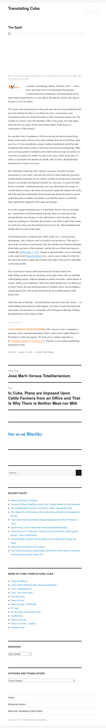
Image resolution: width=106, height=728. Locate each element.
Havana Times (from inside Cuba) (26, 611)
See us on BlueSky (25, 434)
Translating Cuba (24, 8)
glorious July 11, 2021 (29, 252)
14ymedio (12, 352)
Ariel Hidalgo (48, 352)
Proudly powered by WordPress (35, 719)
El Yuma (15, 608)
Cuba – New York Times (22, 592)
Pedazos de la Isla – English (23, 623)
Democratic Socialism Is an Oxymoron (28, 546)
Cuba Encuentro (18, 596)
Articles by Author (16, 704)
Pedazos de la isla (18, 619)
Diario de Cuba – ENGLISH (23, 604)
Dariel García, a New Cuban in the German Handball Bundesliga (39, 527)
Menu (92, 9)
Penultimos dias (18, 627)
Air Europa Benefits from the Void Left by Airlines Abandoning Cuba (41, 508)
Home (11, 697)
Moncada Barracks (34, 255)
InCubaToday (17, 615)
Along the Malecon (19, 581)
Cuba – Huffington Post (21, 588)
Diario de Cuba (17, 600)
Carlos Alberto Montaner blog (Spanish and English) (34, 584)
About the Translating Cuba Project (25, 711)
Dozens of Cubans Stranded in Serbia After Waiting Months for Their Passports (45, 504)
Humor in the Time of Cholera (24, 500)
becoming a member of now (28, 340)
